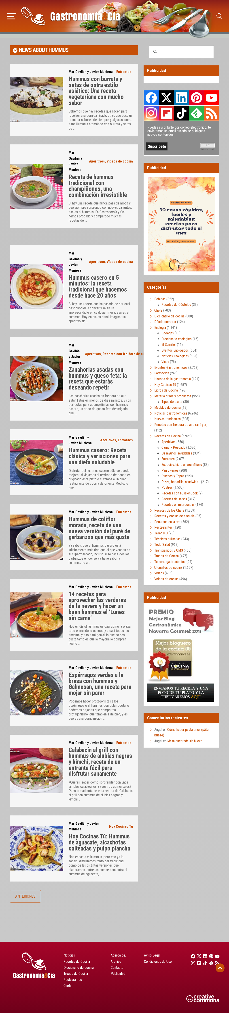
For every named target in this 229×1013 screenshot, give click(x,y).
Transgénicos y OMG (168, 550)
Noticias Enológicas (175, 356)
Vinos (165, 362)
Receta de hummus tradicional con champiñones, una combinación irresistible (98, 185)
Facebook (151, 97)
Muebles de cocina (167, 407)
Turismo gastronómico (170, 562)
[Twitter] (198, 956)
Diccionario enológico (176, 339)
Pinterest (196, 97)
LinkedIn (181, 97)
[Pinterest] (210, 956)
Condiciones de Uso (158, 961)
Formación (161, 373)
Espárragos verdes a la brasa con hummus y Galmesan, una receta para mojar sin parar (100, 683)
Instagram (151, 113)
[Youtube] (216, 956)
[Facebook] (192, 956)
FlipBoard (166, 113)
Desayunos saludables (176, 453)
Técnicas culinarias (167, 539)
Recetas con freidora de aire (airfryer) (132, 354)
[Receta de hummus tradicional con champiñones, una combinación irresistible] (36, 186)
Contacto (117, 967)
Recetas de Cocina (167, 436)
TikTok (181, 113)
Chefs (158, 310)
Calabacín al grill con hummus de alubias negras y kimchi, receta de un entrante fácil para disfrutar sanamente (100, 761)
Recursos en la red (167, 522)
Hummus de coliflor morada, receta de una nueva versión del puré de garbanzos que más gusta (99, 528)
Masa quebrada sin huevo (184, 741)
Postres (167, 487)
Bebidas (159, 299)
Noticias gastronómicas (170, 413)
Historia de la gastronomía (172, 379)
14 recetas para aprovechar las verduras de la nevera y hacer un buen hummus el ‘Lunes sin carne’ (97, 606)
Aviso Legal (152, 955)
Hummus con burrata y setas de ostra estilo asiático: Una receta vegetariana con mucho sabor (96, 90)
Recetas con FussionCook (179, 493)
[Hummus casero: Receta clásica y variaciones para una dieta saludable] (36, 462)
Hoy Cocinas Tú (121, 826)
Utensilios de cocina (168, 567)
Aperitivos (97, 161)
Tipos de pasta (171, 402)
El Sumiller (168, 344)
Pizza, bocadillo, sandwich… (180, 482)
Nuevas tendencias (167, 419)
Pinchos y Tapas (172, 476)
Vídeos (159, 573)
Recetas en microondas (178, 504)
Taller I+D (161, 533)
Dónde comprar (165, 322)
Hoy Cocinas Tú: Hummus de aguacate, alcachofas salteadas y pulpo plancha (99, 842)
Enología (160, 327)
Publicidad (118, 973)
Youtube (211, 97)
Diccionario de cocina (169, 316)
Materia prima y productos (172, 396)
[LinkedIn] (204, 956)
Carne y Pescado (173, 447)
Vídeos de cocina (120, 161)
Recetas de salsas (174, 499)
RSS (211, 113)
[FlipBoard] (198, 963)
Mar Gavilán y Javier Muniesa (91, 72)
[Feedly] (210, 963)
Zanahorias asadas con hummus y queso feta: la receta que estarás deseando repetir (98, 378)
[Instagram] (192, 963)
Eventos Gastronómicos (170, 367)
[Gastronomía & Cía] (70, 16)
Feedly (196, 113)
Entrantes (123, 72)
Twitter (166, 97)
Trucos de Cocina (166, 556)
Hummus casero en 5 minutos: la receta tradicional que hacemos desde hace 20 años (98, 286)
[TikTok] (204, 963)
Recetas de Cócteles (176, 304)
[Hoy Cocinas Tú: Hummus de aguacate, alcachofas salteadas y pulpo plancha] (36, 848)
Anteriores (25, 896)
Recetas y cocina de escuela (174, 516)
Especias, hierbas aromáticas (181, 465)
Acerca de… (119, 955)
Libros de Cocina (166, 390)
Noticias (69, 955)
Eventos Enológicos (175, 350)
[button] (11, 15)
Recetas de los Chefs (169, 510)
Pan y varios (169, 470)
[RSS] (216, 963)
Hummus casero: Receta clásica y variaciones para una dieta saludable (99, 456)
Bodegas (167, 333)
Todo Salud (162, 544)
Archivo (116, 961)
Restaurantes (163, 527)
